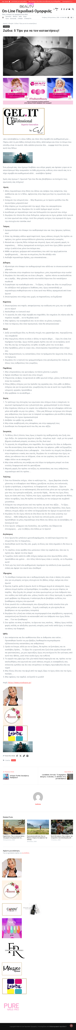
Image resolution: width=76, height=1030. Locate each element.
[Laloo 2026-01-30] (38, 696)
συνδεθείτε (25, 853)
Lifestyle (20, 18)
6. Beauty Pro (27, 18)
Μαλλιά (15, 16)
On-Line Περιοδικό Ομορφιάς (27, 11)
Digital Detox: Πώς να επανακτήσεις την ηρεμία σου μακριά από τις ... (13, 837)
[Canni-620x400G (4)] (12, 909)
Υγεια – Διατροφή (10, 18)
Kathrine (38, 804)
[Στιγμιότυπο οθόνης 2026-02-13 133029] (38, 157)
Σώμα (25, 16)
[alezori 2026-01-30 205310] (38, 715)
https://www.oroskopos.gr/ (19, 682)
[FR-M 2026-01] (38, 950)
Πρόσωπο (8, 16)
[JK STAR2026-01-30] (38, 928)
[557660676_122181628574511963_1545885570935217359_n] (38, 1007)
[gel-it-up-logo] (38, 121)
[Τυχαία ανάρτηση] (68, 17)
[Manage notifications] (71, 1025)
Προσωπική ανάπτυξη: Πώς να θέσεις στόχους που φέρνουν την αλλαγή (37, 837)
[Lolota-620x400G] (38, 733)
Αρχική (5, 23)
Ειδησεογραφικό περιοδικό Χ (58, 1026)
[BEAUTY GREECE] (38, 104)
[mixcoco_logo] (38, 969)
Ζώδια (13, 760)
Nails (20, 16)
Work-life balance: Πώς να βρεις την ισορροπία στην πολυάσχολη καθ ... (62, 837)
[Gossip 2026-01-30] (38, 909)
